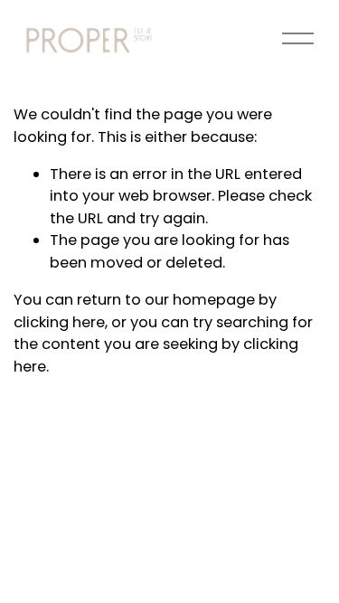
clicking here (59, 322)
